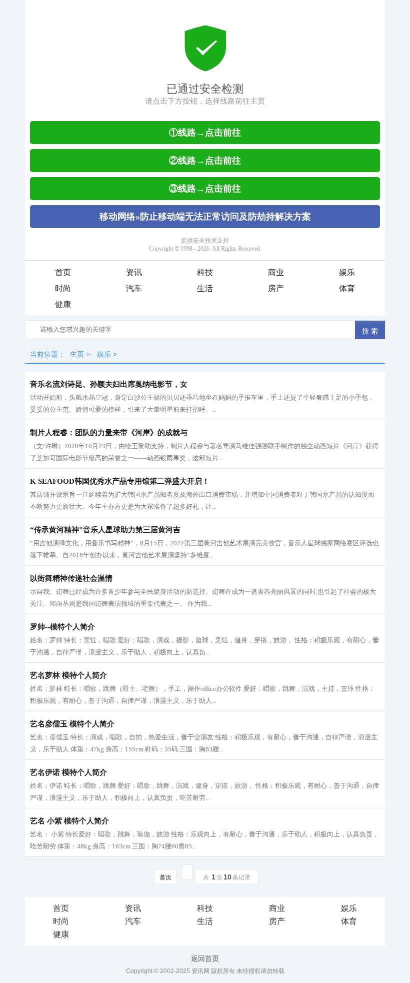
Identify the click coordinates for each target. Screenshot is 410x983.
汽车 (134, 288)
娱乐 (347, 272)
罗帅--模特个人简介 (62, 627)
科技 (205, 272)
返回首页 (205, 958)
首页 (63, 272)
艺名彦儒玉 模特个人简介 (72, 724)
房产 (276, 288)
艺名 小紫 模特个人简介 (69, 821)
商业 (276, 272)
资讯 (134, 272)
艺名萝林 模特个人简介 (68, 675)
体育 (347, 288)
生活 (205, 288)
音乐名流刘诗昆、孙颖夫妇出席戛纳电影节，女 (109, 384)
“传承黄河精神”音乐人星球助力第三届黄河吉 (105, 530)
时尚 (63, 288)
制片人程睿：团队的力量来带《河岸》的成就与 (109, 433)
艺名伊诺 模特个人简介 (68, 772)
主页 (77, 354)
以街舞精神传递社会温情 (71, 578)
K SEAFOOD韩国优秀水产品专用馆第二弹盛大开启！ (120, 481)
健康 (63, 304)
